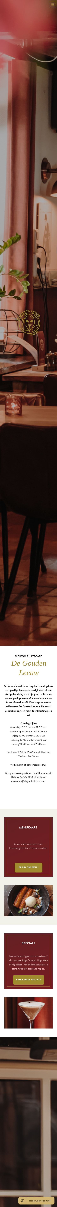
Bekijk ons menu (28, 1006)
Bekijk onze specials (28, 1119)
